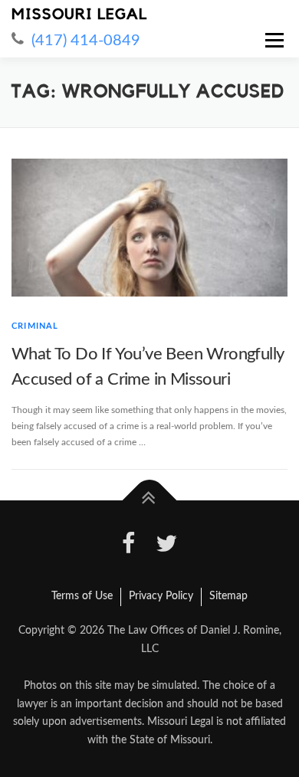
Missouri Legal (79, 14)
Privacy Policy (161, 596)
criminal (35, 326)
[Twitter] (166, 546)
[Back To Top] (150, 501)
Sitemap (228, 596)
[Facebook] (129, 546)
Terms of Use (82, 596)
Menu (272, 39)
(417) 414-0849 (85, 40)
